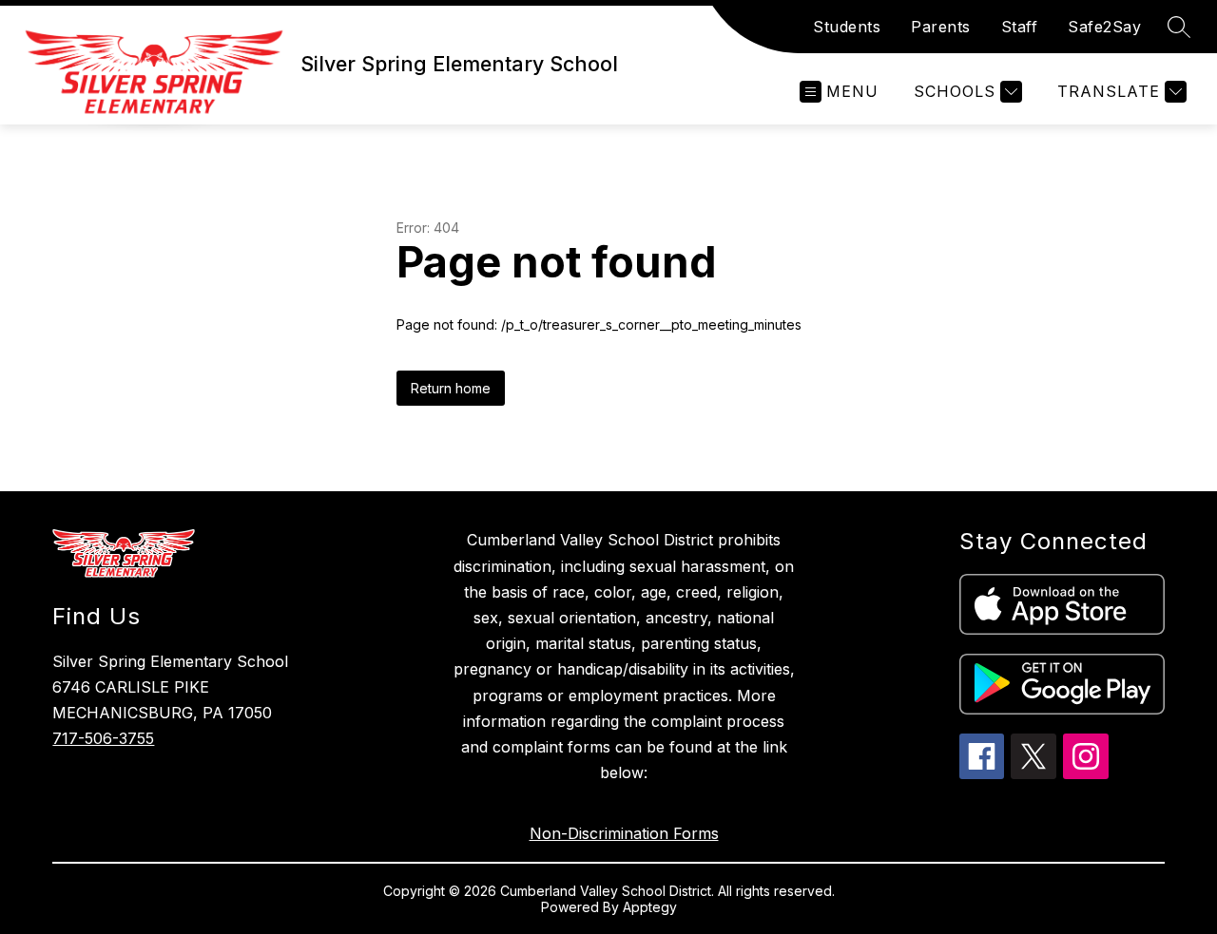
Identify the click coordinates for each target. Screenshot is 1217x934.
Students (846, 26)
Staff (1019, 26)
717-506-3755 (103, 738)
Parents (941, 26)
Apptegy (650, 907)
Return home (451, 388)
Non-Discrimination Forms (624, 833)
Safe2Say (1104, 26)
